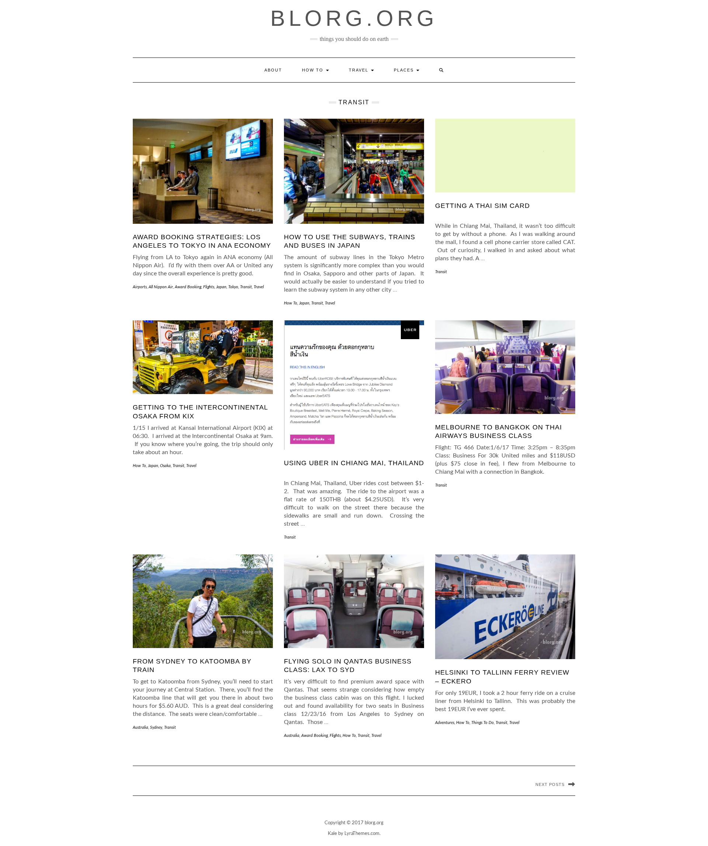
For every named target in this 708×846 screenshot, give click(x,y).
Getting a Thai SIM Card (482, 205)
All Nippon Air (161, 287)
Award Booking (188, 287)
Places (405, 70)
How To (313, 70)
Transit (246, 287)
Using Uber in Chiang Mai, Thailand (354, 463)
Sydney (156, 727)
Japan (221, 287)
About (273, 70)
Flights (208, 287)
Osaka (165, 466)
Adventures (444, 723)
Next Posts (550, 784)
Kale (332, 833)
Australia (140, 727)
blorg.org (354, 18)
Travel (359, 70)
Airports (140, 287)
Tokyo (233, 287)
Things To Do (482, 723)
